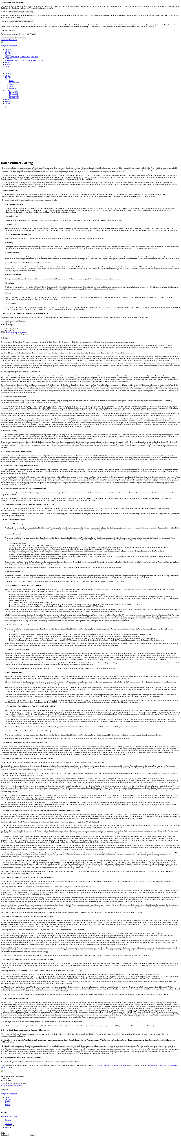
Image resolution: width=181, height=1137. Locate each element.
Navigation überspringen (9, 46)
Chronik (12, 84)
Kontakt (7, 103)
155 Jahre (8, 77)
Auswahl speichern (7, 38)
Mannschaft (13, 88)
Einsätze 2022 (14, 98)
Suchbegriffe (5, 1135)
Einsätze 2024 (14, 94)
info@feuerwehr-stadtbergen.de (16, 332)
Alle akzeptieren (20, 38)
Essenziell (4, 12)
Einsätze (8, 90)
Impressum (4, 40)
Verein (11, 81)
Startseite (8, 73)
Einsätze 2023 (14, 96)
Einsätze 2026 (14, 92)
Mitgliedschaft (14, 83)
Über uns (8, 79)
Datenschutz (12, 40)
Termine (7, 101)
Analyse (6, 21)
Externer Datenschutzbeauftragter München (111, 1065)
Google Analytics (9, 30)
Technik (7, 99)
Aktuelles (8, 75)
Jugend (11, 86)
